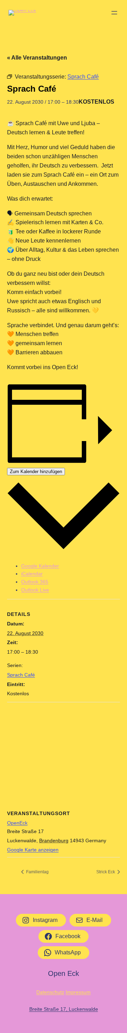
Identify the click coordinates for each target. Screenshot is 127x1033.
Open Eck (63, 973)
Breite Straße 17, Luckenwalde (63, 1009)
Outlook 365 (34, 582)
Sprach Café (21, 675)
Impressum (78, 992)
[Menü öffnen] (114, 12)
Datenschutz (50, 992)
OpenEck (17, 823)
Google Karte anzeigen (33, 849)
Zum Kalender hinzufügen (36, 471)
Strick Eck (106, 871)
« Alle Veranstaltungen (37, 58)
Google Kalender (40, 566)
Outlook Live (35, 590)
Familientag (37, 871)
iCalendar (32, 573)
